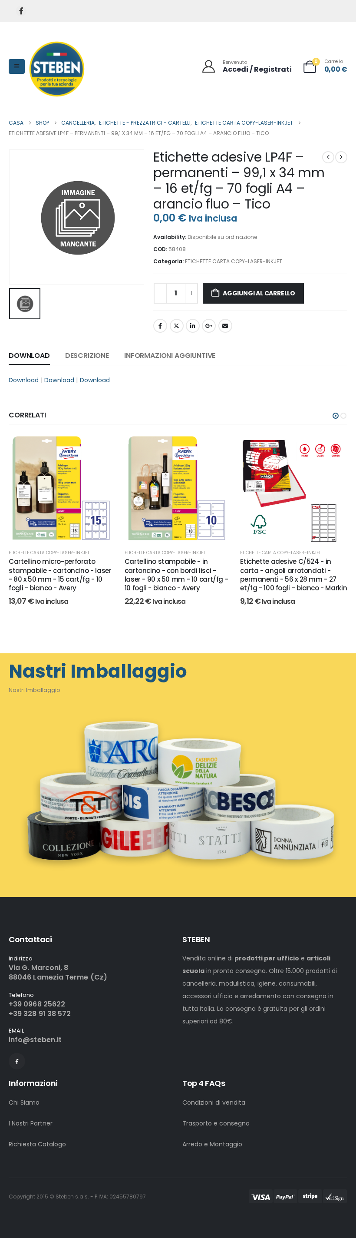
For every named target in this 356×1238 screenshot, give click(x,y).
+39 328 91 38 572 (40, 1014)
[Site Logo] (56, 68)
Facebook (160, 326)
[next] (341, 157)
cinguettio (177, 326)
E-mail (225, 326)
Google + (209, 326)
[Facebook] (21, 11)
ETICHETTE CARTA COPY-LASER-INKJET (233, 261)
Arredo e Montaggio (212, 1144)
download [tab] (29, 356)
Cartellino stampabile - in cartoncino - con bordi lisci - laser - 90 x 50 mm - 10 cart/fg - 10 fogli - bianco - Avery (176, 575)
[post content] (62, 488)
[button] (336, 416)
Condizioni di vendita (213, 1102)
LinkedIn (193, 326)
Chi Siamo (24, 1102)
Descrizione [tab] (87, 356)
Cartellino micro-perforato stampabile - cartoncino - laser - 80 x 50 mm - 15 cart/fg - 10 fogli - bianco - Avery (60, 575)
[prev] (328, 157)
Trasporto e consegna (216, 1123)
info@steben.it (35, 1040)
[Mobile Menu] (17, 66)
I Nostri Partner (31, 1123)
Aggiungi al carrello (259, 293)
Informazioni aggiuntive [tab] (169, 356)
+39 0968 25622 (37, 1004)
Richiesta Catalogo (37, 1144)
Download (24, 380)
